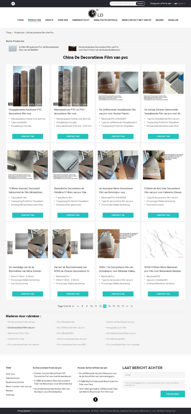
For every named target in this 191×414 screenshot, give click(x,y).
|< (73, 306)
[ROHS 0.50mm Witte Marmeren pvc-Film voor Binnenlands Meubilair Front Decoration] (163, 243)
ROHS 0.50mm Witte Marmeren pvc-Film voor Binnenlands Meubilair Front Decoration (163, 269)
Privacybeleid (24, 411)
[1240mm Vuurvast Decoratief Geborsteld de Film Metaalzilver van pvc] (27, 165)
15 (114, 306)
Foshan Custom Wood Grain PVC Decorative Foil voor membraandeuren (52, 375)
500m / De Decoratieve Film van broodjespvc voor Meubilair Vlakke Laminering (117, 269)
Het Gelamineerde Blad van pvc (121, 333)
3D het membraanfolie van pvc (72, 339)
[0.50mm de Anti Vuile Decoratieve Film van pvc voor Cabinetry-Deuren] (163, 165)
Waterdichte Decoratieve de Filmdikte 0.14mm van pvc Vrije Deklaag (70, 190)
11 (96, 306)
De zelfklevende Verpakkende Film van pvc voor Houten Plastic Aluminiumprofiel (117, 112)
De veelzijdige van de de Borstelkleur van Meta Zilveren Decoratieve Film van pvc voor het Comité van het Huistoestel (27, 269)
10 (91, 306)
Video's (49, 20)
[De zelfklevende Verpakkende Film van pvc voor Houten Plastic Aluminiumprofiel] (118, 86)
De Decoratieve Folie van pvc (21, 322)
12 (100, 306)
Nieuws (160, 20)
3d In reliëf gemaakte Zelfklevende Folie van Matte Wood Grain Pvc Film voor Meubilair (98, 391)
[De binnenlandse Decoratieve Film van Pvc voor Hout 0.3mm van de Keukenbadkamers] (72, 48)
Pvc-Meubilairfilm (65, 333)
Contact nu (27, 136)
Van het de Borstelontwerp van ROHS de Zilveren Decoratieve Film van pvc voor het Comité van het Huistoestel (72, 269)
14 (109, 306)
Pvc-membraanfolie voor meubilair (123, 344)
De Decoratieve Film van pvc (21, 327)
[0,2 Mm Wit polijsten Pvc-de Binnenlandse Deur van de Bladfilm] (13, 48)
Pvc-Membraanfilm (116, 339)
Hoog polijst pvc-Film (116, 327)
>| (131, 306)
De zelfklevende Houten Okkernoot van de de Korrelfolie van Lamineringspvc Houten (98, 375)
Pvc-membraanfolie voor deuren (23, 344)
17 (122, 306)
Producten (34, 20)
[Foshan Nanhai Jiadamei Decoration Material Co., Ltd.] (95, 13)
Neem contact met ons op (136, 20)
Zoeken (140, 4)
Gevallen (173, 20)
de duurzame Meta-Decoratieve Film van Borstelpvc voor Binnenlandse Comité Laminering (116, 190)
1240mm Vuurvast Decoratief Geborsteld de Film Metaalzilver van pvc (25, 190)
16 (118, 306)
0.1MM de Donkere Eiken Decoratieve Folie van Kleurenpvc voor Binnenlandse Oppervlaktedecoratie (53, 383)
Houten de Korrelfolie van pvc (120, 322)
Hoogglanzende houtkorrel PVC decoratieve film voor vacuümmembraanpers (25, 112)
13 (105, 306)
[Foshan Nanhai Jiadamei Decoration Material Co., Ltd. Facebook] (13, 4)
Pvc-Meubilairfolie (66, 322)
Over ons (63, 20)
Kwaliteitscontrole (105, 20)
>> (127, 306)
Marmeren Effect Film (18, 333)
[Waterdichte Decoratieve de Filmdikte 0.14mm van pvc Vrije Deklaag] (73, 165)
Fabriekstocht (80, 20)
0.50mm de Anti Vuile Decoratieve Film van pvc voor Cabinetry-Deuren (163, 190)
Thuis (20, 20)
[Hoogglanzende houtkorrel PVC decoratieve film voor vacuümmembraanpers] (27, 86)
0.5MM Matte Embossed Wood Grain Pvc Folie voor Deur (98, 383)
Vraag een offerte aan (160, 3)
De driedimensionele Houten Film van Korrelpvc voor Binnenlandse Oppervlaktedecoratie (52, 391)
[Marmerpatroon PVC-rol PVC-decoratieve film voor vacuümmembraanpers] (73, 86)
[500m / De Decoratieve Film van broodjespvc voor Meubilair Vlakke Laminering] (118, 243)
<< (78, 306)
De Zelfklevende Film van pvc (71, 327)
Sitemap (10, 395)
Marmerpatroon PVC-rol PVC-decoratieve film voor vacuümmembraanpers (69, 112)
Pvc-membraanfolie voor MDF (71, 344)
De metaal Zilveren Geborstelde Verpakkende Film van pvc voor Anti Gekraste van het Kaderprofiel (163, 112)
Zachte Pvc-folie (16, 339)
